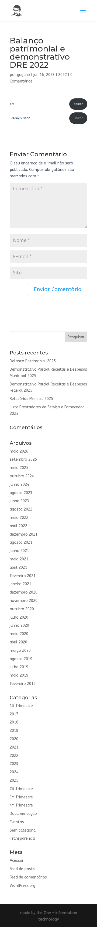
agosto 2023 (21, 493)
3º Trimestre (21, 797)
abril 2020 (18, 642)
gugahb (23, 75)
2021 (14, 747)
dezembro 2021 (23, 534)
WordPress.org (22, 885)
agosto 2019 (21, 659)
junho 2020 (19, 625)
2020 (14, 739)
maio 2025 (19, 468)
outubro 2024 (22, 476)
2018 (14, 722)
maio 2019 (19, 675)
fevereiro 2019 (23, 683)
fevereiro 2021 (23, 576)
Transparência (22, 838)
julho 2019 (19, 667)
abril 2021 (18, 567)
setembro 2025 (23, 459)
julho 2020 (19, 617)
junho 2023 (19, 501)
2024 (14, 772)
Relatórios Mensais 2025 (31, 399)
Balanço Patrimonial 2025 (33, 361)
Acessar (16, 860)
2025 (14, 780)
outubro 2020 (22, 609)
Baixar (78, 104)
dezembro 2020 (23, 592)
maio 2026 (19, 451)
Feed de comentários (28, 877)
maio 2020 (19, 634)
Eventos (17, 822)
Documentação (23, 813)
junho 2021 (19, 551)
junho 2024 (19, 484)
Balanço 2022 (20, 118)
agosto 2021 (21, 542)
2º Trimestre (21, 789)
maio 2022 (19, 517)
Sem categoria (23, 830)
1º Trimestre (21, 706)
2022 (62, 75)
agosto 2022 (21, 509)
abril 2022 (18, 526)
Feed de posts (22, 869)
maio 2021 (19, 559)
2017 (14, 714)
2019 (14, 730)
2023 (14, 763)
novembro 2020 (23, 600)
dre (12, 104)
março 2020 (20, 650)
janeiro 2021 (20, 584)
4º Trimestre (21, 805)
